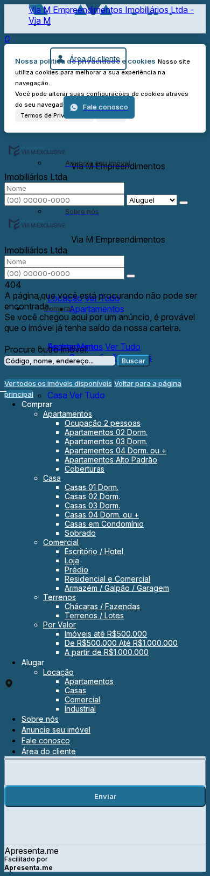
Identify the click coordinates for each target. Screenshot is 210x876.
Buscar (133, 360)
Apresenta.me (31, 850)
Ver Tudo (102, 298)
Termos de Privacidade (54, 115)
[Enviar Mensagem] (131, 276)
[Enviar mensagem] (183, 202)
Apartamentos (96, 309)
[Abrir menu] (3, 388)
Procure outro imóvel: (46, 349)
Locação (64, 298)
